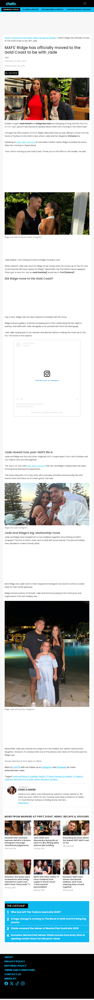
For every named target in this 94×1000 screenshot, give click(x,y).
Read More (23, 802)
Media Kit (10, 978)
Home (7, 37)
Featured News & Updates (52, 9)
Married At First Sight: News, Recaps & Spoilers (34, 37)
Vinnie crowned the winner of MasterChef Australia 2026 (44, 928)
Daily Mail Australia (26, 142)
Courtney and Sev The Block (78, 9)
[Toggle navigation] (85, 3)
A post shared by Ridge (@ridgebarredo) (47, 412)
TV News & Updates (30, 9)
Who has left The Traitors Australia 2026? (36, 912)
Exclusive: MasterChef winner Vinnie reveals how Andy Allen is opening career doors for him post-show (48, 936)
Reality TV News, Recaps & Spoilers (55, 776)
